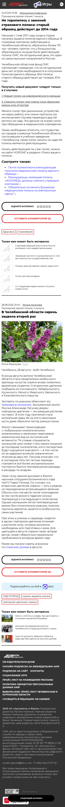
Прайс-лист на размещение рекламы (28, 679)
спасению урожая (17, 547)
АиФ (25, 364)
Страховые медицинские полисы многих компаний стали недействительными (35, 246)
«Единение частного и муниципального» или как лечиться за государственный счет (37, 257)
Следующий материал (31, 798)
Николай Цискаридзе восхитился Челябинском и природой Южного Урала (35, 627)
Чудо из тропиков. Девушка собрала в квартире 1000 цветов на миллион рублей (35, 637)
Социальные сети (15, 675)
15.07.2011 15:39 (9, 13)
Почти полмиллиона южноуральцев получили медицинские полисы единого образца (32, 171)
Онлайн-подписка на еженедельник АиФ (31, 666)
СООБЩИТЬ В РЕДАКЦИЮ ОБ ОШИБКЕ (26, 699)
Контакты (37, 671)
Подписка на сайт (15, 671)
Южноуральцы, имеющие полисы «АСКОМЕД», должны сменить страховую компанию (32, 180)
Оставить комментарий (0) (32, 218)
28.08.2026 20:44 (11, 304)
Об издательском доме (19, 661)
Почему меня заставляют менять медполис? (37, 266)
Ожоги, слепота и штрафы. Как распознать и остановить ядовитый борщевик (37, 617)
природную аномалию (16, 404)
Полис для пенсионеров (27, 276)
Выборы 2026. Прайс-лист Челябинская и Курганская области (30, 693)
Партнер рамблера (29, 792)
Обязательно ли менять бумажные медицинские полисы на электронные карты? (30, 191)
